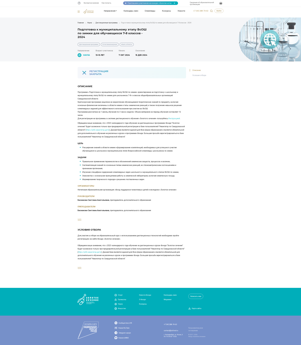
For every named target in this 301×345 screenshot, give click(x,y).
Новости (181, 11)
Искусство (122, 308)
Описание (196, 70)
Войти (219, 11)
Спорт (120, 295)
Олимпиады (150, 11)
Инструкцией (174, 118)
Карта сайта (196, 308)
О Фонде (142, 299)
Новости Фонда (145, 295)
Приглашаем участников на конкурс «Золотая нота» (150, 3)
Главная (81, 23)
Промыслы (122, 299)
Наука (89, 23)
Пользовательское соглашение (195, 329)
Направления (109, 11)
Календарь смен (131, 11)
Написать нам (195, 296)
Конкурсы (166, 11)
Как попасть (106, 3)
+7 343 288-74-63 (200, 11)
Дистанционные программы (106, 23)
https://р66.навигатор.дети (97, 130)
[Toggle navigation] (79, 12)
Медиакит (168, 299)
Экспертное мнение (91, 3)
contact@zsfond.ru (171, 330)
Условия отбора (199, 75)
